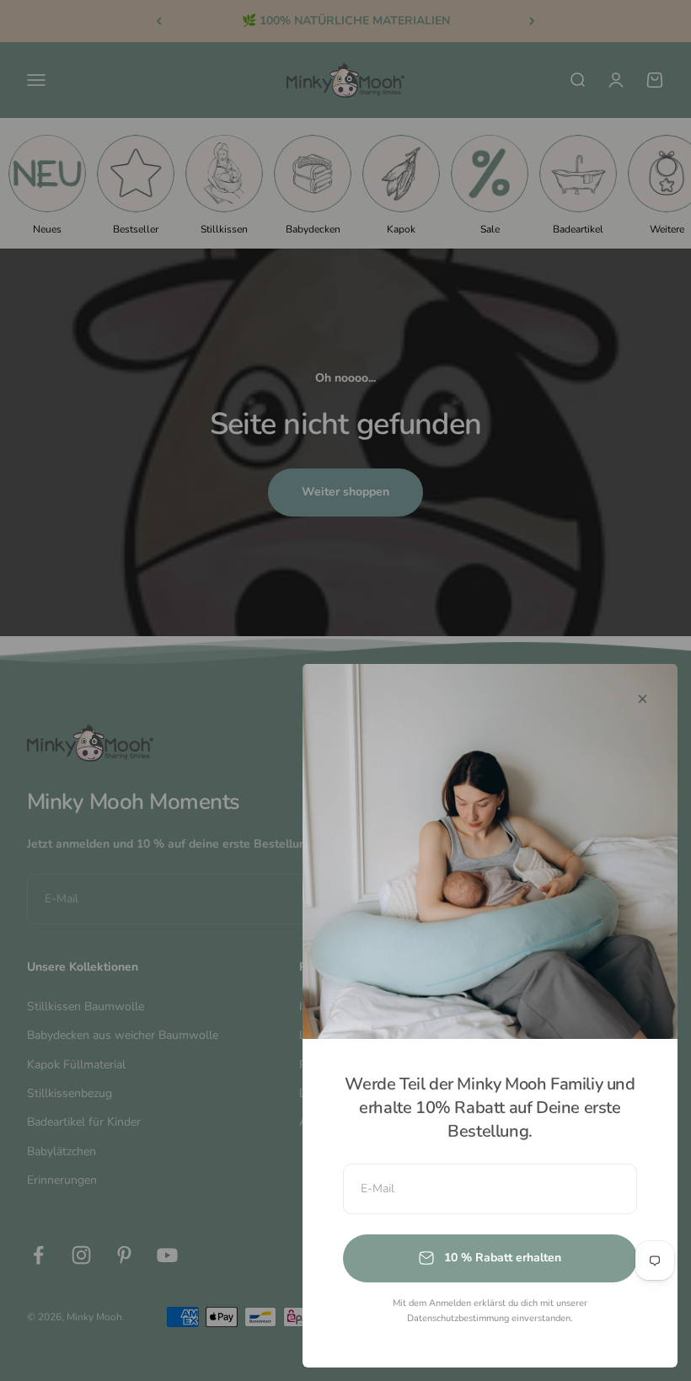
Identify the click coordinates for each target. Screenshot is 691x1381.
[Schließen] (643, 699)
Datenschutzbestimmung (458, 1318)
